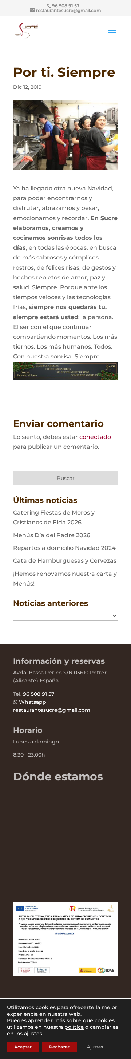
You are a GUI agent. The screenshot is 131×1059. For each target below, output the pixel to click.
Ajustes (95, 1047)
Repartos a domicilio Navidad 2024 (64, 547)
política (74, 1027)
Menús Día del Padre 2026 (51, 535)
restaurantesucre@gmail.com (51, 710)
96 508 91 (35, 694)
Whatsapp (32, 702)
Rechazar (59, 1047)
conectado (95, 436)
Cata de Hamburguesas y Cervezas (64, 560)
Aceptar (23, 1047)
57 (50, 694)
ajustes (33, 1033)
